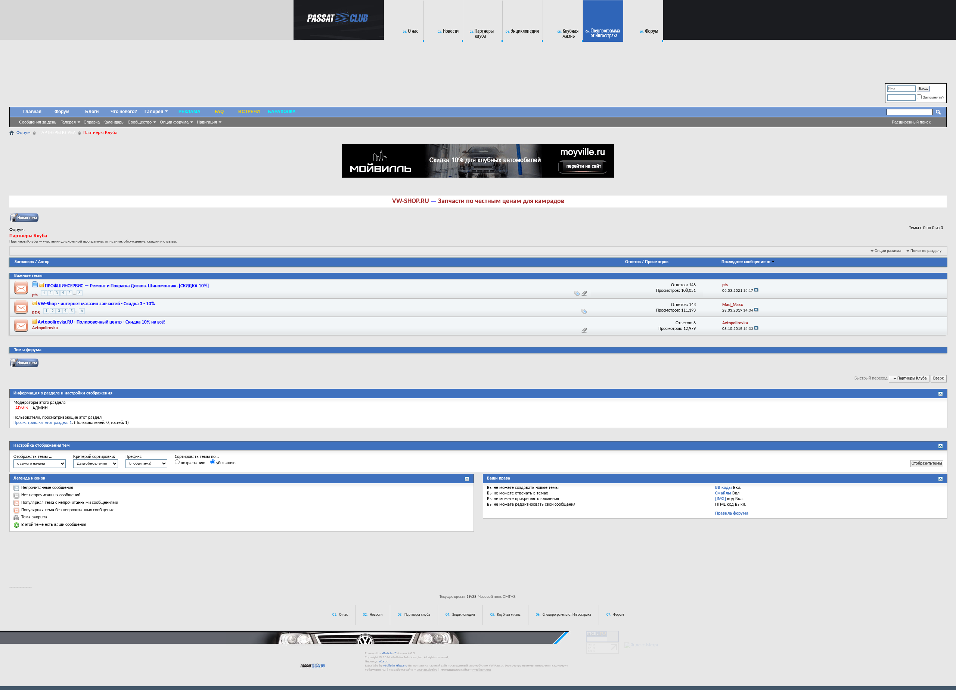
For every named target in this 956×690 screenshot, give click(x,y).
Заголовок (24, 262)
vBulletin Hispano (395, 665)
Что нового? (124, 111)
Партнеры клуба (417, 615)
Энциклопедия (463, 615)
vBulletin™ (389, 653)
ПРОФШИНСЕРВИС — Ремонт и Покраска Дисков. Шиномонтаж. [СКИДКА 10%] (127, 286)
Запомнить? (933, 97)
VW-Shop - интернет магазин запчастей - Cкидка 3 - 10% (96, 304)
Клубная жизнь (509, 615)
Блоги (92, 111)
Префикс (133, 457)
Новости (376, 615)
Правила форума (731, 513)
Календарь (113, 122)
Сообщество (140, 122)
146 (692, 285)
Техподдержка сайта (454, 669)
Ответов (633, 262)
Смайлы (723, 493)
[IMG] (720, 499)
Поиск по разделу (925, 251)
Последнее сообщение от (746, 262)
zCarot (383, 661)
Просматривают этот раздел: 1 (42, 423)
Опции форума (174, 122)
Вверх (938, 379)
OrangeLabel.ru (427, 669)
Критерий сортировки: (94, 457)
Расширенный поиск (911, 122)
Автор (43, 262)
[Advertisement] (478, 558)
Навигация (207, 122)
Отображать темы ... (32, 457)
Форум (62, 111)
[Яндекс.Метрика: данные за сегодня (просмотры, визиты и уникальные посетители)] (641, 645)
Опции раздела (888, 251)
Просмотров (656, 262)
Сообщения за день (37, 122)
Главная (32, 111)
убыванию (225, 463)
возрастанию (192, 463)
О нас (343, 615)
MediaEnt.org (481, 669)
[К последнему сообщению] (756, 291)
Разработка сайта (401, 669)
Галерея (68, 122)
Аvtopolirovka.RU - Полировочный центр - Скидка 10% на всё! (101, 322)
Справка (92, 122)
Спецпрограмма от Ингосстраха (567, 615)
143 (692, 305)
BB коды (723, 488)
